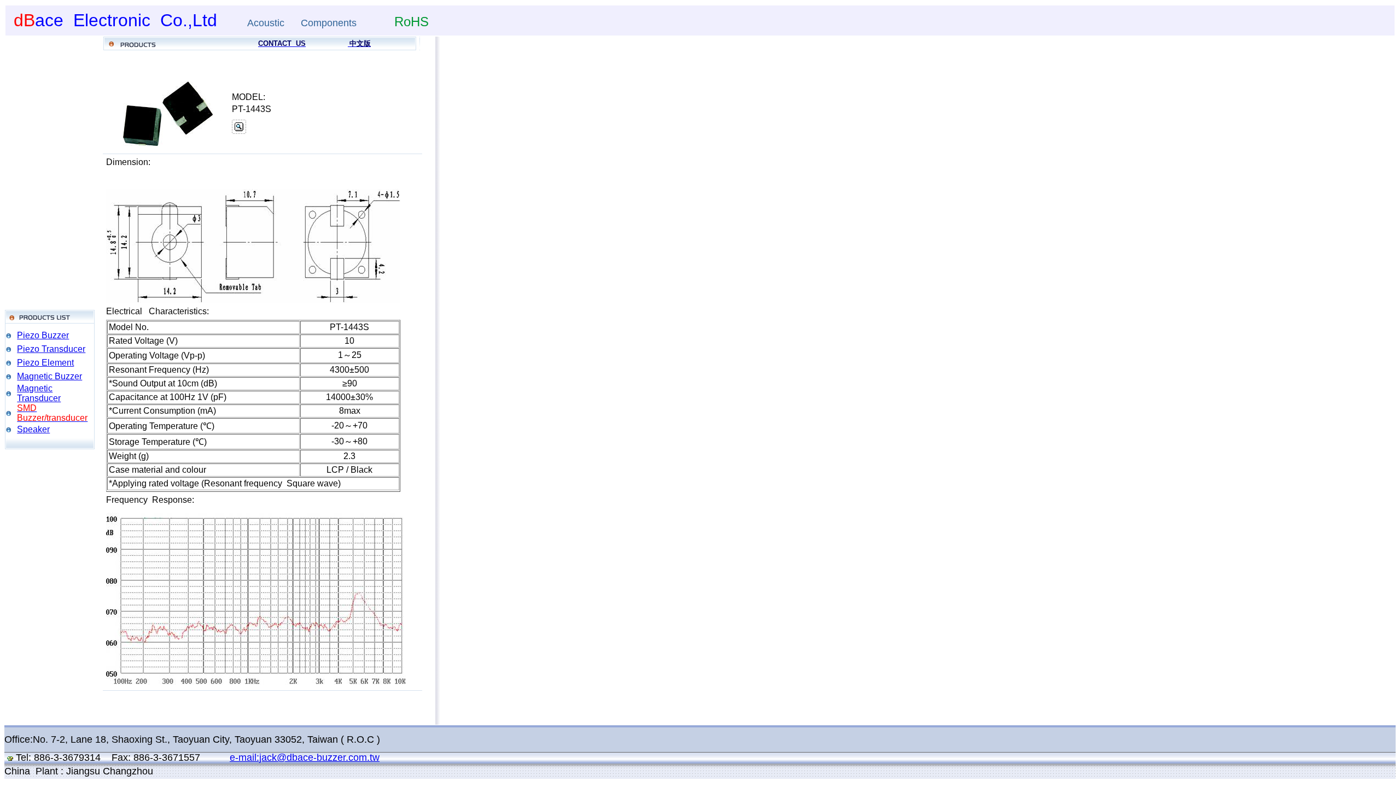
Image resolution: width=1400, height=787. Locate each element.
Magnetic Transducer (39, 393)
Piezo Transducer (51, 349)
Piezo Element (45, 362)
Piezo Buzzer (43, 335)
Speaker (33, 429)
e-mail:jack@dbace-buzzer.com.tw (305, 757)
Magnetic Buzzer (49, 376)
